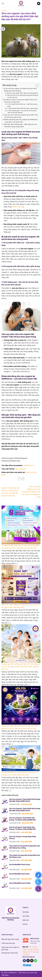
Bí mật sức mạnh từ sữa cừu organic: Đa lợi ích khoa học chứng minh (20, 101)
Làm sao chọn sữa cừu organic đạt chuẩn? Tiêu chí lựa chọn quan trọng (21, 116)
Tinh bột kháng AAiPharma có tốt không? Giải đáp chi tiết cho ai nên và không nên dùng (31, 492)
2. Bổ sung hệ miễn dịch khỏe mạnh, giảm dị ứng (23, 108)
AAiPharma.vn (28, 465)
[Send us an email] (31, 960)
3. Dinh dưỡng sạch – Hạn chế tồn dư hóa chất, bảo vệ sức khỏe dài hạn (22, 111)
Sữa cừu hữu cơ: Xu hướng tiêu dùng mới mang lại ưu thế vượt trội (22, 96)
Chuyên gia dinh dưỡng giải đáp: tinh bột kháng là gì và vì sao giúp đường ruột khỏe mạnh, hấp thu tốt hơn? (21, 666)
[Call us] (35, 960)
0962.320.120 (34, 938)
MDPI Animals (18, 207)
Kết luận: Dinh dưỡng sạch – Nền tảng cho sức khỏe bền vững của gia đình (20, 125)
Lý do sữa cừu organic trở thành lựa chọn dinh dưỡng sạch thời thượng (20, 90)
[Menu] (3, 3)
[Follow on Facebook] (24, 960)
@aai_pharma (20, 469)
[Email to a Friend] (23, 478)
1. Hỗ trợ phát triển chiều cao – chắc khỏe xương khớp (22, 105)
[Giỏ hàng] (38, 3)
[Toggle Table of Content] (36, 85)
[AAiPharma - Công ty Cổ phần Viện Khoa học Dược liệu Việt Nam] (21, 3)
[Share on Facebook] (19, 478)
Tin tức (4, 10)
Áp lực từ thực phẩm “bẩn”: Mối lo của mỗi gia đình (22, 93)
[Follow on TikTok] (28, 960)
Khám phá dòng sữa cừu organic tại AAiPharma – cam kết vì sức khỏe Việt (21, 121)
